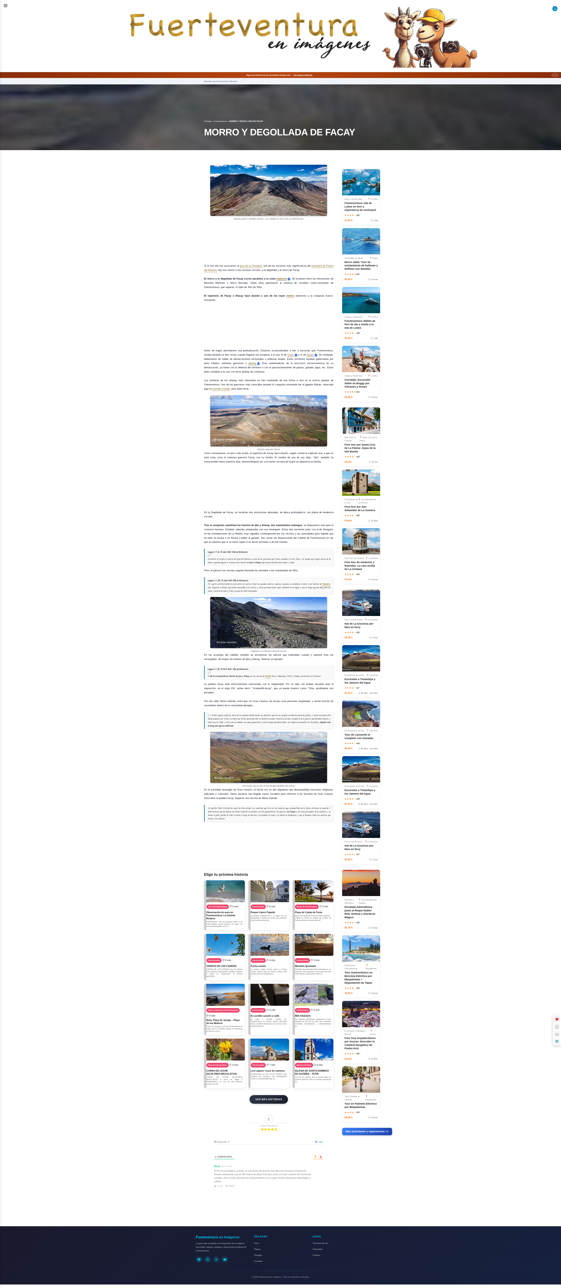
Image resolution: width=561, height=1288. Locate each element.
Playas (257, 1249)
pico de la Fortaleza (251, 265)
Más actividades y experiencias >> (367, 1131)
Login (320, 1142)
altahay (252, 363)
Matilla (268, 676)
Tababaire (326, 583)
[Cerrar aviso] (555, 75)
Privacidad (317, 1249)
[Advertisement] (268, 242)
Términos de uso (320, 1243)
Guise (290, 355)
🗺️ (557, 1041)
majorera (281, 278)
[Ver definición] (289, 279)
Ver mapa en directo (303, 75)
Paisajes (258, 1255)
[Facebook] (199, 1259)
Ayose (310, 355)
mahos (290, 295)
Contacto (258, 1261)
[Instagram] (207, 1259)
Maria (217, 1166)
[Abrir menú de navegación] (5, 5)
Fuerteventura (220, 121)
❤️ (557, 1019)
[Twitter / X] (216, 1259)
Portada (207, 121)
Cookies (316, 1255)
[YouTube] (225, 1259)
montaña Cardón (221, 388)
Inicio (256, 1243)
